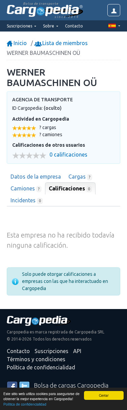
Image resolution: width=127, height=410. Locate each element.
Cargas (79, 176)
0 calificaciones (68, 155)
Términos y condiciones (36, 359)
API (77, 351)
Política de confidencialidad (24, 404)
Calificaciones (69, 188)
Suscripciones (51, 351)
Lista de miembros (64, 43)
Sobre (49, 26)
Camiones (25, 188)
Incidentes (25, 200)
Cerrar (103, 395)
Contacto (74, 26)
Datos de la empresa (35, 176)
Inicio (19, 43)
